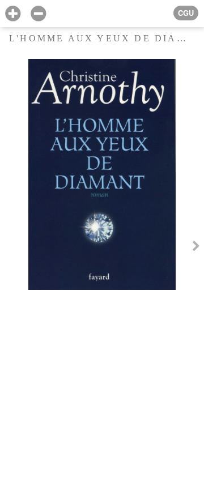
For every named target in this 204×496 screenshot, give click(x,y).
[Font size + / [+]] (13, 13)
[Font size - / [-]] (38, 13)
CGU (186, 13)
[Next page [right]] (196, 248)
